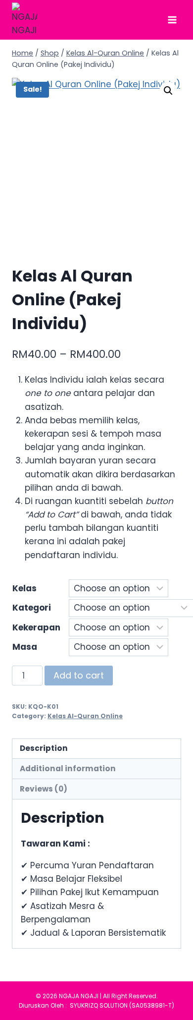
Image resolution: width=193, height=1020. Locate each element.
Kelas (24, 588)
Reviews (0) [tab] (43, 789)
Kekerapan (36, 627)
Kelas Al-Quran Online (85, 716)
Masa (24, 647)
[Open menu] (172, 19)
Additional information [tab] (68, 768)
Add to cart (78, 675)
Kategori (31, 608)
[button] (168, 91)
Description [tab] (44, 748)
